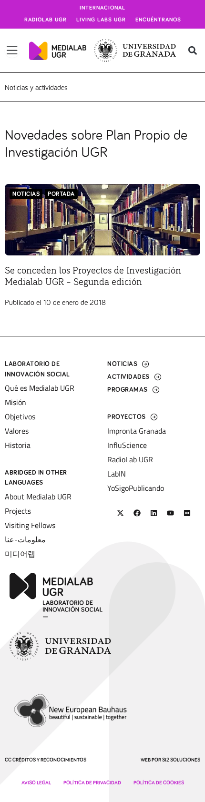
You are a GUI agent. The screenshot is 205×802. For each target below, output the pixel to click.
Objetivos (20, 416)
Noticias (26, 194)
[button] (192, 51)
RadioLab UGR (130, 459)
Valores (17, 431)
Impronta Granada (136, 431)
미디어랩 (20, 553)
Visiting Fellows (30, 525)
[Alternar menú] (12, 50)
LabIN (116, 473)
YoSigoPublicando (135, 488)
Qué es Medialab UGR (39, 388)
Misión (15, 402)
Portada (61, 194)
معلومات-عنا (25, 539)
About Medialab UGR (38, 496)
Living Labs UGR (101, 20)
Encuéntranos (158, 20)
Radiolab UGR (45, 20)
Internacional (102, 8)
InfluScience (127, 445)
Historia (18, 445)
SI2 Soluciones (181, 759)
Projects (18, 511)
